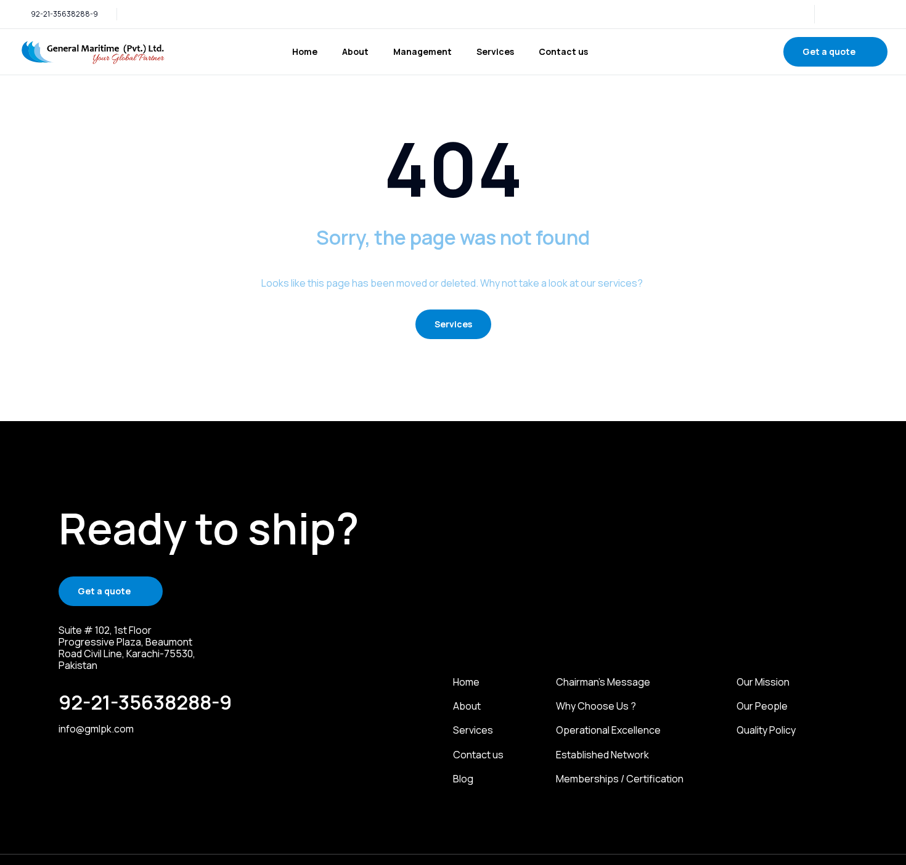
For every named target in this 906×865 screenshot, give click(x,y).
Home (304, 51)
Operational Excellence (608, 730)
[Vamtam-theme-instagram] (852, 14)
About (355, 51)
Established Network (602, 755)
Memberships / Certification (620, 779)
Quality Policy (766, 730)
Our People (762, 706)
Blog (463, 779)
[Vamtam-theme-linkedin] (836, 14)
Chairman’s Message (603, 682)
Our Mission (763, 682)
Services (495, 51)
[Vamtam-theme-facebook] (868, 14)
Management (422, 51)
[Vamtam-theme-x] (884, 14)
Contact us (563, 51)
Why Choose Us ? (596, 706)
